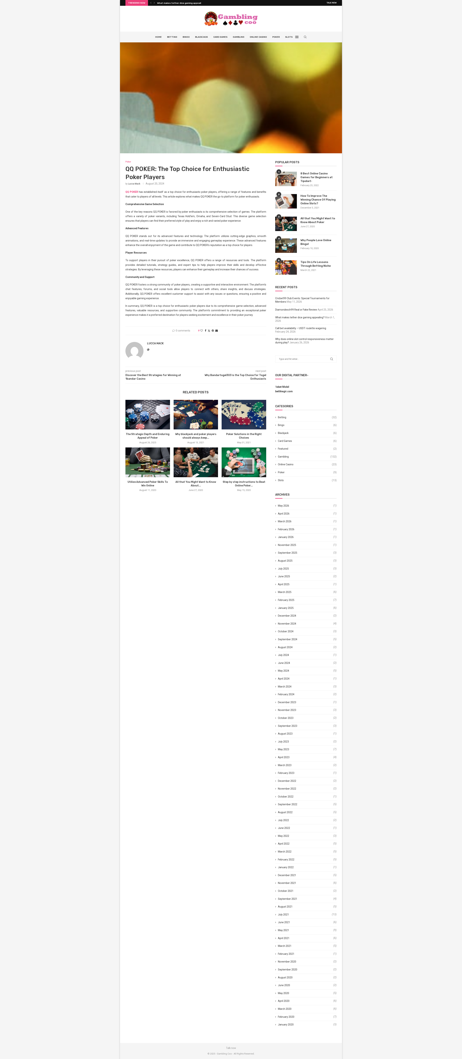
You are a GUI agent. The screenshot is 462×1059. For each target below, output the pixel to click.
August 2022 (285, 812)
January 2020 (286, 1024)
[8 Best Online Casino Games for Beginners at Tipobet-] (286, 179)
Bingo (186, 37)
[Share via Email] (216, 330)
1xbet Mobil (282, 386)
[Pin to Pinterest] (213, 330)
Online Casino (258, 37)
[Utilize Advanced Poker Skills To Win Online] (147, 462)
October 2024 (285, 631)
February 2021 (286, 953)
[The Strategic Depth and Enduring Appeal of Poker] (147, 414)
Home (158, 37)
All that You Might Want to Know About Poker (317, 220)
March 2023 (284, 765)
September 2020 (287, 969)
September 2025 (287, 552)
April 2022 (283, 843)
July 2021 (283, 914)
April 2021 (283, 938)
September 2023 (287, 725)
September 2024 (287, 639)
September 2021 (287, 898)
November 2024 (287, 623)
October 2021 (285, 890)
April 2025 (283, 584)
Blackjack (201, 37)
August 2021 (285, 906)
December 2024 (287, 615)
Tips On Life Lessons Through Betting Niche (315, 263)
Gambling (238, 37)
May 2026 (283, 505)
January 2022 (286, 867)
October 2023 (285, 718)
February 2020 (286, 1016)
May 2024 (283, 670)
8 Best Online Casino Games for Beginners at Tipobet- (316, 177)
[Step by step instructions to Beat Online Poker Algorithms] (244, 462)
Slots (289, 37)
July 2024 (283, 655)
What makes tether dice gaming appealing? (299, 317)
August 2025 (285, 560)
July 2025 (283, 568)
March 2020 (284, 1008)
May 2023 (283, 749)
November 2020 (287, 961)
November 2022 (287, 788)
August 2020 (285, 977)
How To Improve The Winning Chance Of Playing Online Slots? (318, 199)
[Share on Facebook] (205, 330)
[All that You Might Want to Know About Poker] (196, 462)
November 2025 (287, 545)
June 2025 (284, 576)
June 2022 (284, 828)
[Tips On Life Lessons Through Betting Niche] (286, 267)
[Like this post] (201, 330)
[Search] (305, 37)
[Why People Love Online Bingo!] (286, 245)
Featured (307, 448)
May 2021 (283, 930)
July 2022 (283, 820)
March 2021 (284, 945)
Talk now (331, 3)
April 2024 (283, 678)
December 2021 (287, 875)
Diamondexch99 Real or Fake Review (296, 309)
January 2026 (286, 537)
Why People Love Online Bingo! (315, 242)
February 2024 (286, 694)
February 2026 (286, 529)
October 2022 (285, 796)
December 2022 (287, 780)
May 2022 (283, 835)
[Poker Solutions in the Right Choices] (244, 414)
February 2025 (286, 600)
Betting (172, 37)
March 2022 (284, 851)
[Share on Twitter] (209, 330)
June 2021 (284, 922)
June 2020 (284, 985)
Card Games (220, 37)
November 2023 (287, 710)
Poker (276, 37)
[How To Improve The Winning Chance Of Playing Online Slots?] (286, 201)
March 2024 (284, 686)
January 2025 (286, 608)
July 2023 (283, 741)
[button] (150, 3)
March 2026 (284, 521)
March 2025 (284, 592)
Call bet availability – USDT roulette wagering (182, 3)
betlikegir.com (284, 391)
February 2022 (286, 859)
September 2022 (287, 804)
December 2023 (287, 702)
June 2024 (284, 663)
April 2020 (283, 1000)
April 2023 (283, 757)
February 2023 (286, 773)
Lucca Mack (134, 184)
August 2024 (285, 647)
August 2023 (285, 733)
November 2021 (287, 883)
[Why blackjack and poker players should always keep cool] (196, 414)
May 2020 (283, 993)
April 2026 (283, 513)
